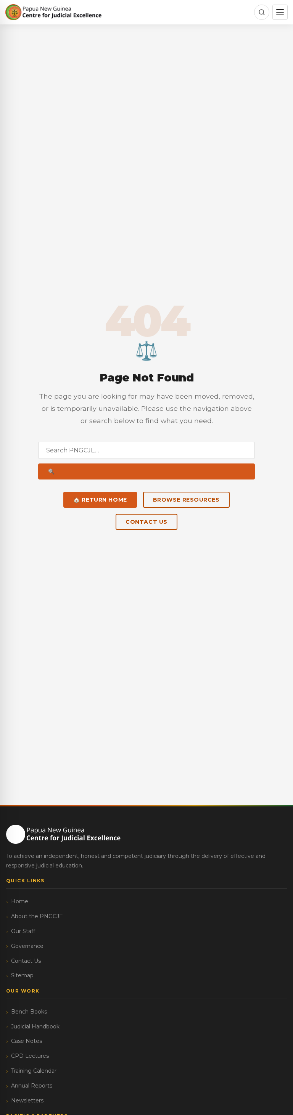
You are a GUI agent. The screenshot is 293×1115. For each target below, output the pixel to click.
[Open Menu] (280, 12)
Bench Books (29, 1011)
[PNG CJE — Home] (53, 12)
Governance (27, 946)
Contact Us (146, 521)
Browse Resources (186, 499)
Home (19, 901)
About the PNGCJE (37, 916)
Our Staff (23, 931)
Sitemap (22, 975)
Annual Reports (31, 1085)
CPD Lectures (30, 1055)
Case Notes (26, 1041)
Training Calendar (33, 1070)
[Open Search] (261, 12)
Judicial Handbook (35, 1026)
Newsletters (27, 1100)
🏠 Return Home (100, 499)
